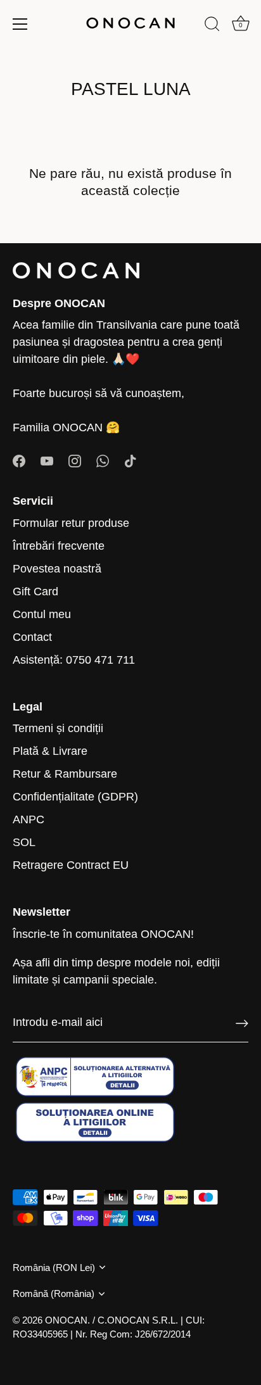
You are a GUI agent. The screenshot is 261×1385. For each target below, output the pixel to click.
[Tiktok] (130, 459)
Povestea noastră (57, 568)
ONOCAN (66, 1320)
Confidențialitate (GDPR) (75, 796)
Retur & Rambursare (65, 774)
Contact (32, 637)
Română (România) (53, 1293)
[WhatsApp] (102, 459)
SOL (24, 842)
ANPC (28, 819)
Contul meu (42, 614)
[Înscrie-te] (242, 1023)
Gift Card (35, 591)
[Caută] (212, 26)
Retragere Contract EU (71, 865)
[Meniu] (20, 24)
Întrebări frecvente (59, 546)
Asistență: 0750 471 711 (74, 660)
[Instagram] (74, 459)
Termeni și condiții (58, 728)
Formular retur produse (71, 523)
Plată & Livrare (50, 751)
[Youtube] (47, 459)
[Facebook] (19, 459)
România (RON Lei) (54, 1267)
